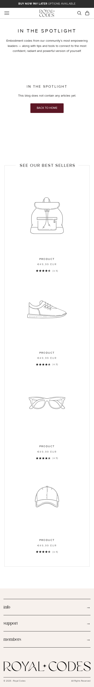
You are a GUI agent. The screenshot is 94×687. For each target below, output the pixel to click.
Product (47, 259)
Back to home (47, 108)
